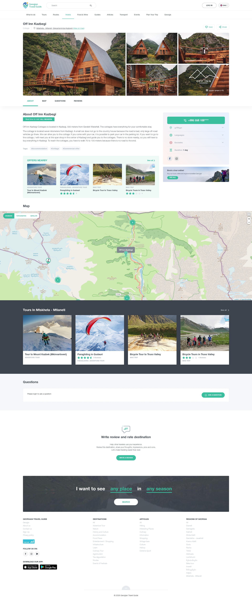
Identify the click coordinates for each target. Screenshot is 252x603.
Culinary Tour (98, 551)
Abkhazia (189, 554)
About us (26, 525)
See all (150, 160)
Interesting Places (147, 529)
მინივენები (191, 570)
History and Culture (100, 532)
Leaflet (236, 299)
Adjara (188, 573)
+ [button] (249, 218)
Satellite (33, 216)
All (94, 522)
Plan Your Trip (152, 14)
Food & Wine (82, 14)
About (30, 101)
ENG (225, 5)
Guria (188, 544)
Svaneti (189, 525)
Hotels (68, 14)
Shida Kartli (190, 535)
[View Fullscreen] (249, 214)
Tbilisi (188, 551)
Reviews (78, 101)
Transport (124, 14)
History (142, 548)
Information (144, 535)
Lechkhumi (190, 557)
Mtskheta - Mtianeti (194, 576)
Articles (110, 14)
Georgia (167, 14)
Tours (44, 14)
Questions (60, 101)
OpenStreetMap (246, 299)
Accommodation (99, 535)
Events (137, 14)
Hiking (142, 525)
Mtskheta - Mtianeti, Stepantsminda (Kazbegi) (60, 28)
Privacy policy (28, 535)
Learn (95, 548)
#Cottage (55, 148)
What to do (30, 14)
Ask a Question (215, 395)
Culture (142, 544)
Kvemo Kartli (191, 541)
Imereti (188, 566)
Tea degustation (99, 557)
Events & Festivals (100, 563)
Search (126, 502)
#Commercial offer (71, 148)
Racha (188, 548)
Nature (95, 529)
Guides (97, 14)
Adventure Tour (99, 525)
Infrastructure (98, 544)
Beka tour (190, 563)
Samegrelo (190, 529)
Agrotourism (98, 554)
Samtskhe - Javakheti (194, 538)
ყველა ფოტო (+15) (216, 90)
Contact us (27, 529)
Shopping (144, 538)
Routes (56, 14)
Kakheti (189, 532)
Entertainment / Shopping (103, 541)
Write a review (126, 458)
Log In (209, 5)
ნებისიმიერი (191, 560)
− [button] (249, 222)
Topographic (21, 216)
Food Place (97, 538)
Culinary (143, 532)
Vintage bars (144, 541)
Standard (8, 216)
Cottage (26, 28)
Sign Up (26, 532)
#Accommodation (39, 148)
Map (44, 101)
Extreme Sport (145, 551)
